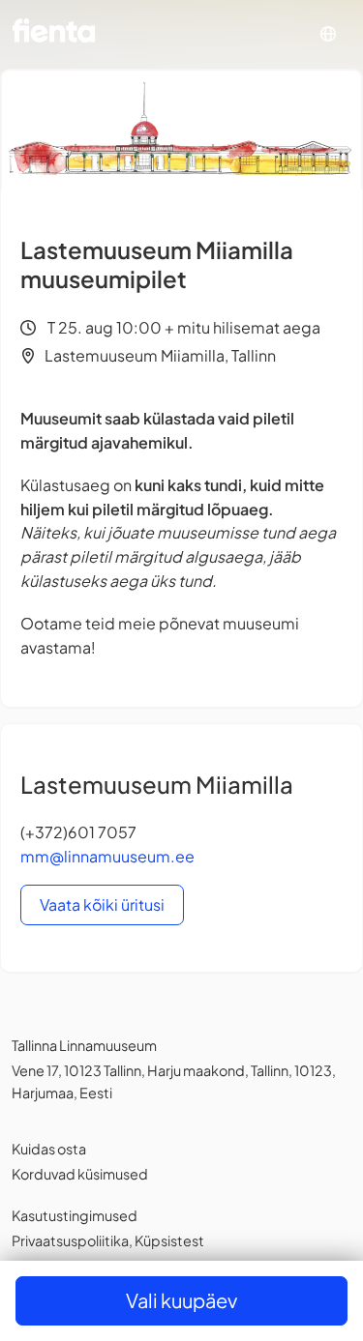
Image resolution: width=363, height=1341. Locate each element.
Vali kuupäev (181, 1300)
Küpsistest (169, 1240)
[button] (328, 34)
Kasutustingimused (74, 1215)
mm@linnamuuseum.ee (107, 856)
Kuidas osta (49, 1148)
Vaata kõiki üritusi (102, 904)
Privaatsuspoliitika (70, 1240)
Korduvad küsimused (80, 1173)
